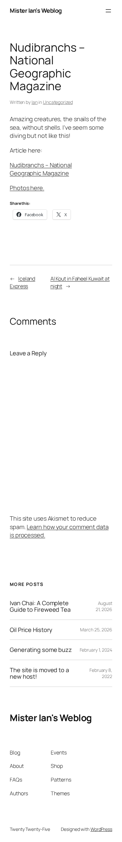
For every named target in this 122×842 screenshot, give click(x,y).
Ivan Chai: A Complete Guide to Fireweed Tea (40, 606)
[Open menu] (108, 11)
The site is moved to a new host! (39, 673)
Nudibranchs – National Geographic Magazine (41, 169)
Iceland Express (22, 282)
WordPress (101, 829)
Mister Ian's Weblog (36, 10)
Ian (35, 102)
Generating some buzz (41, 649)
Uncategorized (58, 102)
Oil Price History (31, 629)
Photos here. (27, 188)
